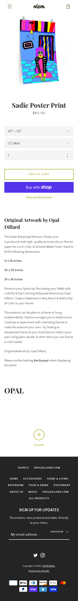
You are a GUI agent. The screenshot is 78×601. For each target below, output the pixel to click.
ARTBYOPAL (48, 566)
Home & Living (57, 478)
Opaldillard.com (55, 492)
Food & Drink (39, 485)
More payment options (39, 197)
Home (14, 478)
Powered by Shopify (39, 571)
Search (23, 467)
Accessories (32, 478)
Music (32, 492)
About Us (16, 492)
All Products (39, 498)
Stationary (62, 485)
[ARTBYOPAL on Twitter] (35, 555)
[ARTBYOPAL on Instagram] (43, 555)
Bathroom (16, 485)
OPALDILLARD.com (47, 467)
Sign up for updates (39, 510)
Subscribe (56, 532)
